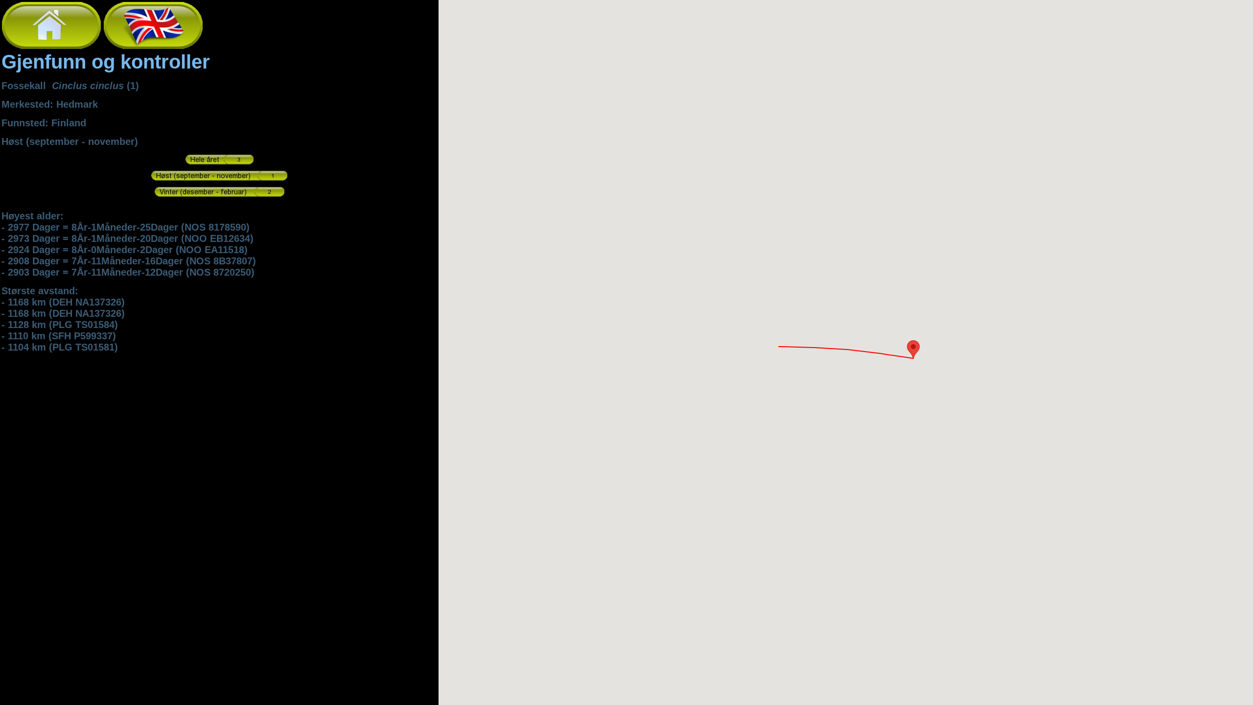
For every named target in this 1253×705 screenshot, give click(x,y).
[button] (913, 349)
